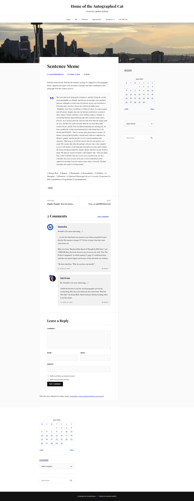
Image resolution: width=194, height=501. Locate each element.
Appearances (96, 19)
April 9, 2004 (75, 74)
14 (135, 94)
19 (126, 98)
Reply (106, 268)
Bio (76, 19)
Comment (51, 328)
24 (148, 98)
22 (139, 98)
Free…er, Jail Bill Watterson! (100, 204)
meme (50, 188)
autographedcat (57, 74)
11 (152, 90)
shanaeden (62, 226)
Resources (109, 19)
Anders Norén (111, 496)
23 (144, 98)
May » (152, 109)
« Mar (126, 109)
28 (135, 102)
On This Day (123, 19)
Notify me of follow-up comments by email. (62, 376)
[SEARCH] (152, 138)
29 (139, 102)
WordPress (91, 496)
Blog (88, 74)
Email (83, 353)
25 (152, 98)
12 (126, 94)
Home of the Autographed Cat (97, 6)
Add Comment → (104, 217)
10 (148, 90)
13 (131, 94)
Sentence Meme (63, 66)
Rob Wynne (65, 278)
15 (139, 94)
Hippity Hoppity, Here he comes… (60, 204)
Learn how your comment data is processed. (87, 396)
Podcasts (85, 19)
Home (68, 19)
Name (50, 353)
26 (126, 102)
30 (144, 102)
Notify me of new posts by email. (59, 379)
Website (50, 364)
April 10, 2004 (65, 268)
